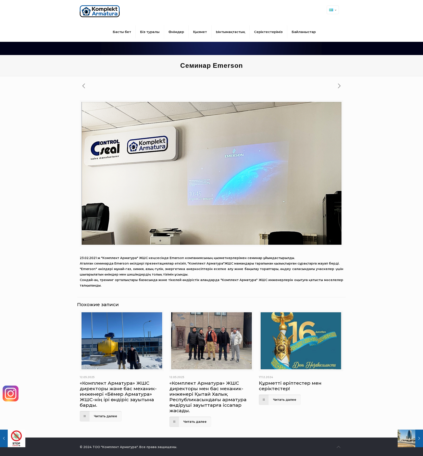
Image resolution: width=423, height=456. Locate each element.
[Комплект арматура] (100, 11)
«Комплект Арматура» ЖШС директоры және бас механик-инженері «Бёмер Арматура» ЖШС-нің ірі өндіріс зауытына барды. (118, 394)
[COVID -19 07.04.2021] (12, 438)
